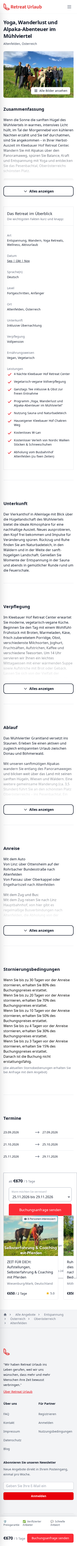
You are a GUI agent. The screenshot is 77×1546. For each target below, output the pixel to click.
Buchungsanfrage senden (50, 1538)
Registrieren (47, 1414)
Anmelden (45, 1423)
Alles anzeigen (41, 191)
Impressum (11, 1431)
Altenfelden (18, 1323)
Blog (6, 1449)
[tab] (21, 1253)
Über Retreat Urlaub (18, 1392)
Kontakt (8, 1423)
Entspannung (54, 1314)
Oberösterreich (45, 1319)
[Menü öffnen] (69, 7)
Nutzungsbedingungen (55, 1431)
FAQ (6, 1414)
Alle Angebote (25, 1314)
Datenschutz (12, 1440)
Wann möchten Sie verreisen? (29, 1191)
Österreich (17, 1319)
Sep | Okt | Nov (18, 261)
